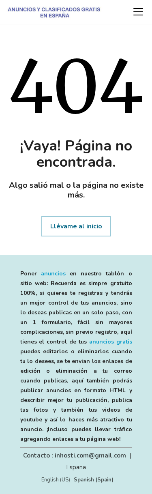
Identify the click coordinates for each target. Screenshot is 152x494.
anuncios (53, 273)
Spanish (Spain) (93, 479)
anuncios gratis (110, 342)
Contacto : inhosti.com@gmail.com (74, 455)
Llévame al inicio (76, 226)
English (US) (55, 479)
